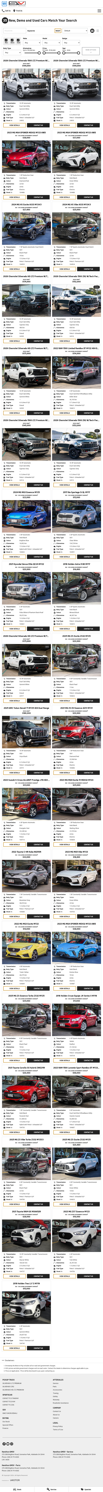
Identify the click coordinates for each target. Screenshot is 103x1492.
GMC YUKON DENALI (10, 1413)
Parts (55, 1386)
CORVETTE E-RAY (9, 1402)
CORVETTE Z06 (8, 1405)
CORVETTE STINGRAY (11, 1398)
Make (25, 38)
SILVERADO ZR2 (8, 1386)
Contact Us (38, 125)
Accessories (57, 1390)
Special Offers (8, 1425)
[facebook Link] (4, 1443)
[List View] (98, 31)
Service (55, 1383)
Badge (64, 38)
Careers (56, 1418)
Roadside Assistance (61, 1403)
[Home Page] (14, 4)
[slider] (39, 52)
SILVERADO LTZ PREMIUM (12, 1383)
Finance (5, 1428)
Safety (55, 1396)
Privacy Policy (58, 1426)
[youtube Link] (7, 1443)
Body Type (7, 48)
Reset (58, 31)
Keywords (31, 31)
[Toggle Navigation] (99, 11)
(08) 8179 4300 (13, 1457)
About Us (56, 1415)
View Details (14, 125)
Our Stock (6, 1422)
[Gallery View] (92, 31)
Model (45, 38)
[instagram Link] (11, 1443)
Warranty (56, 1400)
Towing (55, 1393)
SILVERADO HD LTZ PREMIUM (13, 1390)
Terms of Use (58, 1430)
